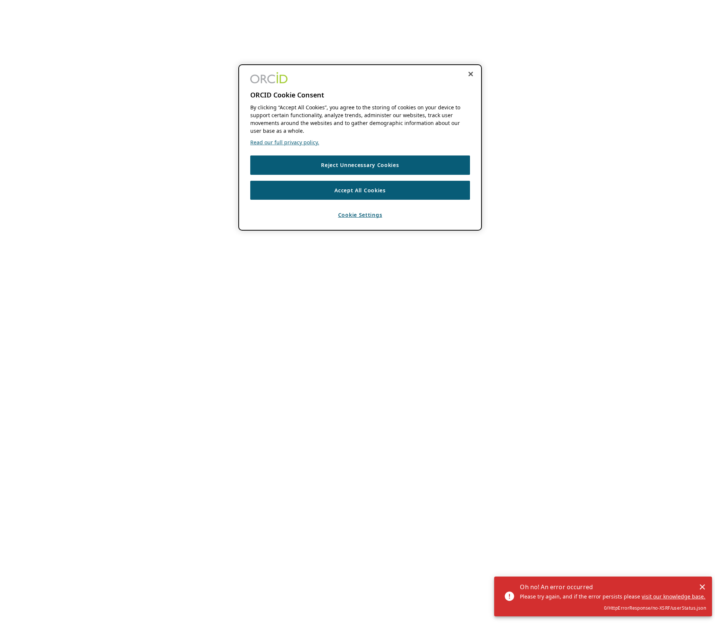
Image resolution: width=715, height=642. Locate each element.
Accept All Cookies (360, 189)
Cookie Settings (360, 214)
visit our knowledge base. (673, 596)
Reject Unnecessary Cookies (360, 164)
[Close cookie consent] (471, 74)
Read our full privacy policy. (284, 142)
